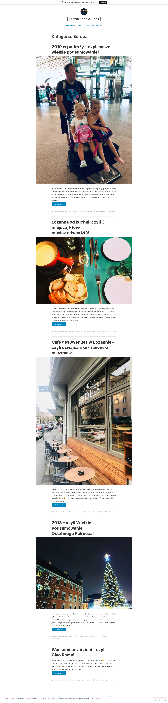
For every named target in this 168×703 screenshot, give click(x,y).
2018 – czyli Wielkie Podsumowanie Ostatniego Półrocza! (73, 528)
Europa (87, 25)
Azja (101, 25)
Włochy (78, 680)
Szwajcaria (79, 331)
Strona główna (70, 25)
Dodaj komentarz (87, 211)
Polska (80, 25)
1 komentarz (87, 680)
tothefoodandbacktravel (60, 211)
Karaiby (95, 25)
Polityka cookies (97, 698)
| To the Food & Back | (84, 19)
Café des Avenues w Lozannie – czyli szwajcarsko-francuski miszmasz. (83, 347)
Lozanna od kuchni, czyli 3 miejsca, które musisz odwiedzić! (78, 227)
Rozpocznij (103, 2)
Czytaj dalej (57, 204)
